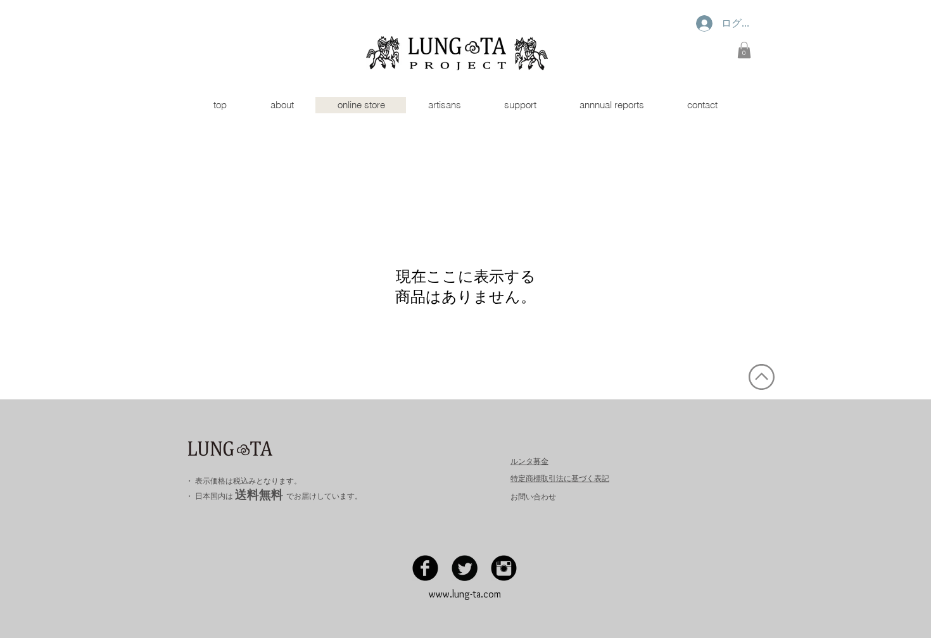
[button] (744, 50)
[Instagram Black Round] (504, 568)
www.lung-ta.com (465, 594)
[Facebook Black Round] (425, 568)
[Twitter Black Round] (465, 568)
